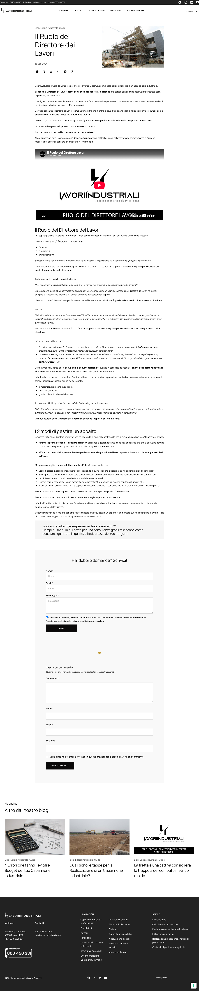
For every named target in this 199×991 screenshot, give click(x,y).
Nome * (49, 570)
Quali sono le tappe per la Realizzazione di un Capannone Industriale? (96, 870)
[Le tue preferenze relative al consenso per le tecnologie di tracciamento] (194, 986)
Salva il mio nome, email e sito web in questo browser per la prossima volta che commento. (96, 756)
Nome (49, 708)
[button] (37, 71)
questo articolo (89, 512)
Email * (49, 583)
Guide (62, 27)
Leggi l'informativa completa (91, 621)
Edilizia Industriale (49, 27)
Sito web (50, 740)
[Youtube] (105, 978)
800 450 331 (60, 2)
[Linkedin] (100, 978)
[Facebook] (88, 978)
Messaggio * (52, 595)
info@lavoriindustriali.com (34, 2)
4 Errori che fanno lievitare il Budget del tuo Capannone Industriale (28, 870)
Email (49, 724)
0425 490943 (15, 2)
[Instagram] (94, 978)
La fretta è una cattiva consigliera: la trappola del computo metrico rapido (163, 870)
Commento (52, 678)
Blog (37, 27)
